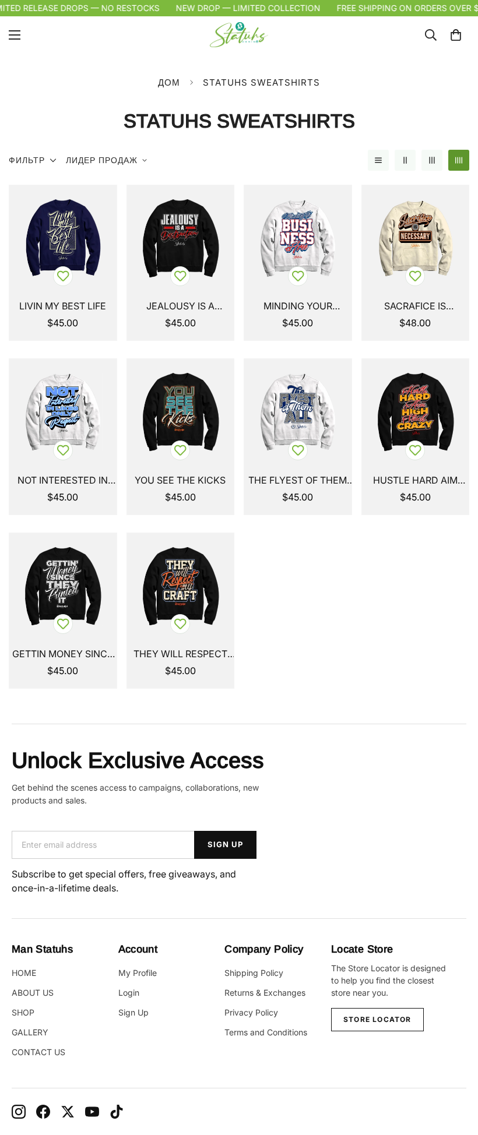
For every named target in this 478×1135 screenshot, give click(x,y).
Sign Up (133, 1012)
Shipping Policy (253, 973)
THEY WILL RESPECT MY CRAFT (180, 654)
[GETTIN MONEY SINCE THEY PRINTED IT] (63, 586)
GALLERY (30, 1032)
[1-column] (378, 160)
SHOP (23, 1012)
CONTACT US (38, 1052)
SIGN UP (225, 844)
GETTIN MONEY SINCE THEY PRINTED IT (62, 654)
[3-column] (431, 160)
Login (128, 992)
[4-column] (458, 160)
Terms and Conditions (265, 1032)
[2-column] (405, 160)
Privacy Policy (251, 1012)
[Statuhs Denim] (239, 34)
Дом (169, 82)
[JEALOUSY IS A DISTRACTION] (180, 238)
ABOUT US (33, 992)
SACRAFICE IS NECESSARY (415, 306)
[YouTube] (92, 1112)
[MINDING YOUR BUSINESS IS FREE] (298, 238)
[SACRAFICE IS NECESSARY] (415, 238)
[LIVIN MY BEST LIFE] (63, 238)
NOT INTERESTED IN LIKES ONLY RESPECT (62, 480)
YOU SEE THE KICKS (180, 480)
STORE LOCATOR (377, 1019)
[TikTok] (117, 1112)
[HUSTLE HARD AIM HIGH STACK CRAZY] (415, 412)
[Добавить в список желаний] (63, 276)
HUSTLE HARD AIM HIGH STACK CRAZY (415, 480)
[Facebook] (43, 1112)
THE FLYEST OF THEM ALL (297, 480)
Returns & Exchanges (264, 992)
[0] (455, 35)
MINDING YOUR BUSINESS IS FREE (297, 306)
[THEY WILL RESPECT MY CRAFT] (180, 586)
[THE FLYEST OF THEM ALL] (298, 412)
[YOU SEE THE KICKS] (180, 412)
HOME (24, 973)
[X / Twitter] (68, 1112)
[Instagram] (19, 1112)
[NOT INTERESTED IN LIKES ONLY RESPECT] (63, 412)
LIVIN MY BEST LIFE (62, 306)
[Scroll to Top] (455, 1071)
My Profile (137, 973)
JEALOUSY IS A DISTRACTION (180, 306)
